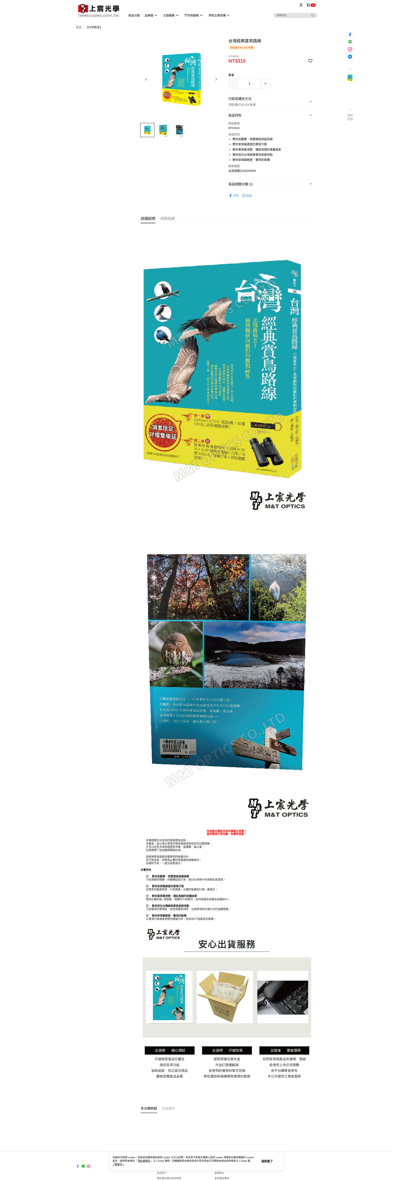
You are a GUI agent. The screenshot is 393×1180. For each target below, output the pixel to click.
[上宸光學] (98, 10)
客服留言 (219, 1173)
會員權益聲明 (222, 1178)
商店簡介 (162, 1173)
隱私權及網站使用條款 (169, 1178)
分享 (236, 195)
